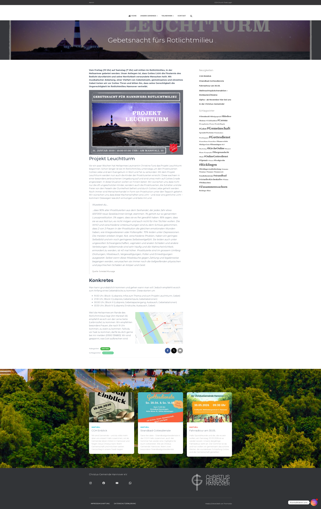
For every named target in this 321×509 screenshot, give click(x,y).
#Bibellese (226, 116)
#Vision (225, 179)
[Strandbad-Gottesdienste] (160, 407)
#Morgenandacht (220, 152)
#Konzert (228, 148)
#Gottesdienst (219, 137)
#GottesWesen (203, 141)
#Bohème (202, 121)
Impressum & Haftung (100, 503)
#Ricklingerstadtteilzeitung (210, 169)
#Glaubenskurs (218, 132)
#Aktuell (105, 349)
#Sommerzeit (218, 172)
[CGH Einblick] (111, 407)
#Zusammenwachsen (213, 186)
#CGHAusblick (211, 121)
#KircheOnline (215, 148)
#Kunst (201, 152)
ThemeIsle (228, 504)
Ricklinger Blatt (205, 191)
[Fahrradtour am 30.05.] (209, 407)
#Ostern (210, 160)
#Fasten (211, 124)
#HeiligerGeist (204, 144)
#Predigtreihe (219, 160)
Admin (91, 2)
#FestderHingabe (220, 124)
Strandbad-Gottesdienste (211, 81)
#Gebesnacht (108, 353)
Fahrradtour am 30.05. (209, 86)
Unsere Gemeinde (148, 16)
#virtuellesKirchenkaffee (210, 179)
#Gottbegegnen (203, 138)
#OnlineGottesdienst (216, 156)
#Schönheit (225, 169)
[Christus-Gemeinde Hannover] (160, 9)
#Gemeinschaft (218, 128)
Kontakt (182, 16)
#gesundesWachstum (206, 133)
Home (133, 16)
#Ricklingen (208, 165)
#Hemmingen (215, 144)
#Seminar (202, 172)
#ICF (223, 144)
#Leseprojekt (208, 152)
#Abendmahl (204, 116)
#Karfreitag (203, 148)
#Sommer (210, 172)
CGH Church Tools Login (223, 2)
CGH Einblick (205, 76)
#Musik (201, 156)
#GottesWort (212, 141)
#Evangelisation (204, 124)
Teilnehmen (167, 16)
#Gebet (202, 128)
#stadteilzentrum (206, 176)
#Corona (222, 120)
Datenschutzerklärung (125, 503)
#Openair (203, 160)
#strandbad (220, 175)
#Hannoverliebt (222, 141)
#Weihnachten (205, 183)
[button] (157, 16)
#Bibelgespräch (215, 116)
